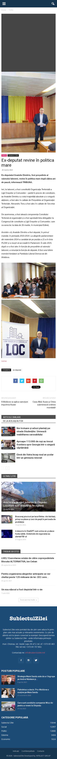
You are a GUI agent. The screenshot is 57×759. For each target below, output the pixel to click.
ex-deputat (17, 370)
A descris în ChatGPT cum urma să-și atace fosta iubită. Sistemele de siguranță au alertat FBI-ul (34, 534)
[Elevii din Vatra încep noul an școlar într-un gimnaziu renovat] (8, 458)
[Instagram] (28, 660)
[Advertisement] (28, 42)
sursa (4, 361)
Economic (5, 739)
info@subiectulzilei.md (35, 652)
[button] (53, 3)
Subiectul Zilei (13, 155)
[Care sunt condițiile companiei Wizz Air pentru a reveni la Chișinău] (8, 706)
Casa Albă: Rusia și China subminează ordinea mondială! (44, 405)
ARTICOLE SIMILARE (12, 417)
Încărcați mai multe (27, 600)
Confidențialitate (28, 751)
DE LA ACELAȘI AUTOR (13, 421)
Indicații (16, 751)
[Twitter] (36, 660)
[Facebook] (21, 660)
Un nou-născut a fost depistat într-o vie (21, 589)
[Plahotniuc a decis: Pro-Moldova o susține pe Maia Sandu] (8, 693)
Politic (4, 155)
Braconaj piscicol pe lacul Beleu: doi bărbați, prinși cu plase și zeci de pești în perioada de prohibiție (35, 519)
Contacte (40, 751)
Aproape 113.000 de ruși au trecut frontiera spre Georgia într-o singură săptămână (36, 444)
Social (4, 461)
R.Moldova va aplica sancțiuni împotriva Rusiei (14, 403)
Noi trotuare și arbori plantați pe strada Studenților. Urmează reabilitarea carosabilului (33, 431)
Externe (4, 735)
